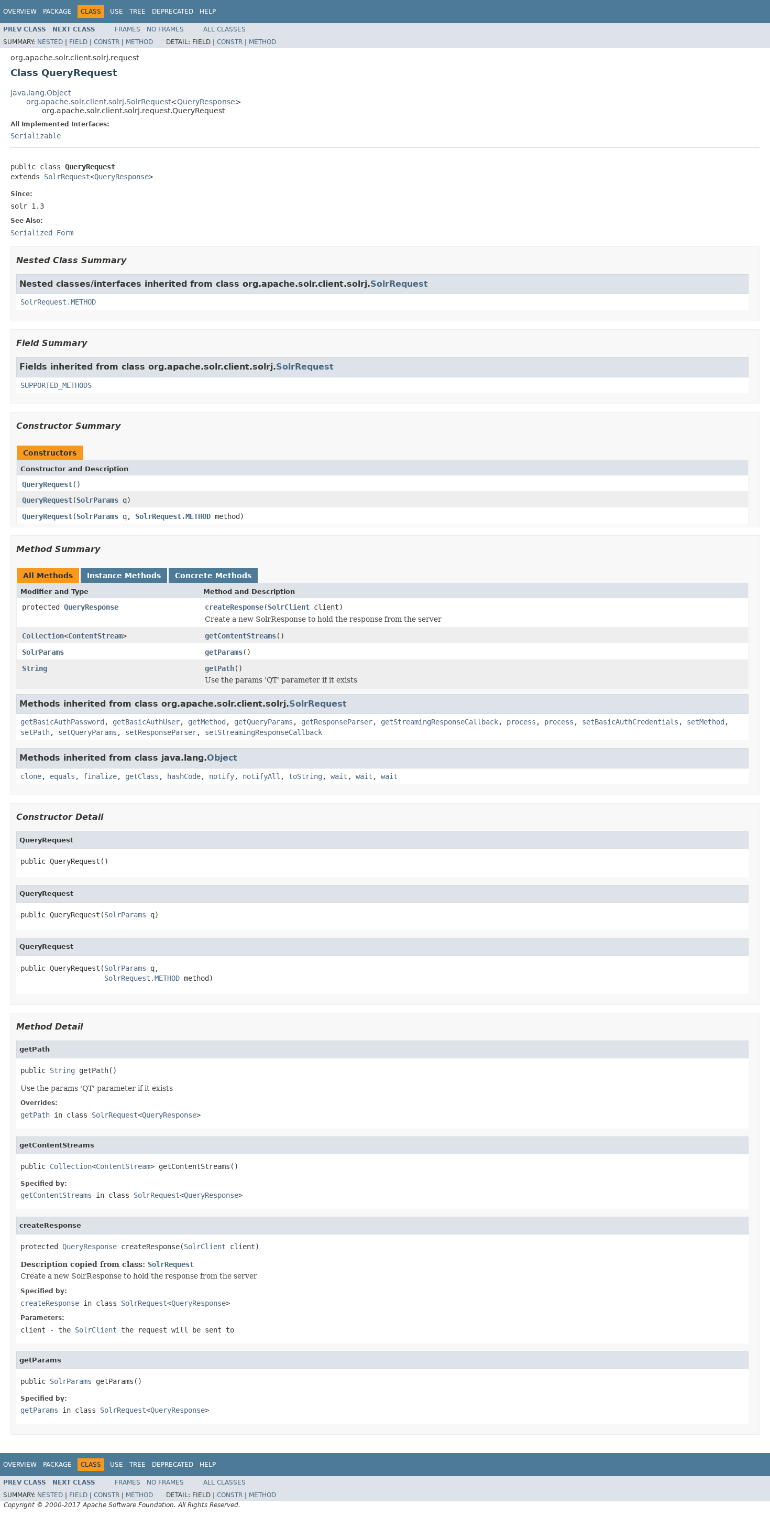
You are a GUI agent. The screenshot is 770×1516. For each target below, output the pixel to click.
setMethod (705, 722)
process (521, 722)
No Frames (165, 29)
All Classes (224, 29)
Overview (20, 11)
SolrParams (97, 500)
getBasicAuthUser (146, 722)
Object (222, 758)
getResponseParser (336, 722)
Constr (106, 42)
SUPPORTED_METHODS (56, 385)
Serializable (35, 136)
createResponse (234, 607)
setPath (35, 732)
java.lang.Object (40, 93)
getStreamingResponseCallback (439, 722)
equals (62, 776)
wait (339, 776)
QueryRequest (47, 484)
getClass (142, 776)
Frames (127, 29)
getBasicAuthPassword (62, 722)
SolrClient (289, 607)
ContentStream (95, 636)
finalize (100, 776)
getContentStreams (240, 636)
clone (30, 776)
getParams (224, 652)
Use (116, 11)
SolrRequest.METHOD (58, 302)
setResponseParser (160, 732)
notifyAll (261, 776)
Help (208, 11)
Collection (43, 636)
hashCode (184, 776)
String (34, 668)
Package (57, 11)
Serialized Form (41, 233)
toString (305, 776)
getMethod (207, 722)
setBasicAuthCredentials (630, 722)
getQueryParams (263, 722)
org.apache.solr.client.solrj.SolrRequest (98, 102)
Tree (137, 11)
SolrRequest (67, 176)
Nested (50, 42)
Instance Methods (124, 575)
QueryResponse (206, 102)
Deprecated (172, 11)
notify (221, 776)
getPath (219, 668)
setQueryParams (87, 732)
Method (139, 42)
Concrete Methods (213, 575)
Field (78, 42)
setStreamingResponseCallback (263, 732)
